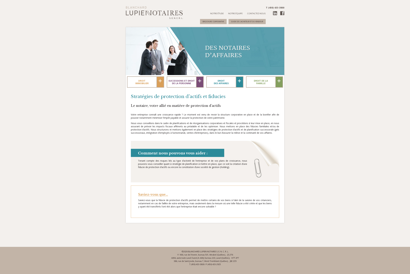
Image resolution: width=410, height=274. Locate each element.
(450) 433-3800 (197, 264)
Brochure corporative (213, 21)
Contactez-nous (256, 13)
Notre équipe (235, 13)
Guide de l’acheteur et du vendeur (247, 21)
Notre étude (217, 13)
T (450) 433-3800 (275, 7)
